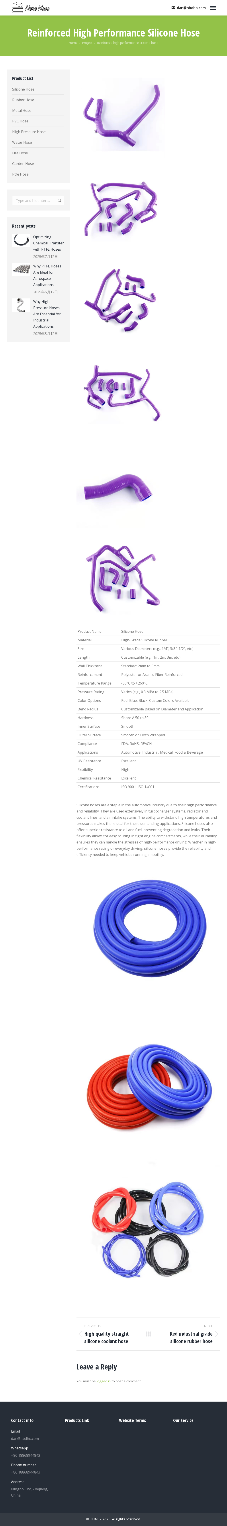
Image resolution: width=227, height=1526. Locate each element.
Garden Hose (23, 163)
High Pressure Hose (29, 131)
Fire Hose (20, 153)
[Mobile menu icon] (213, 8)
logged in (104, 1381)
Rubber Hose (23, 99)
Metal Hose (21, 110)
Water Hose (22, 142)
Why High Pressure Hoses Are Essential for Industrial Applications (47, 314)
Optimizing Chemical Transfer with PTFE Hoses (48, 243)
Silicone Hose (23, 89)
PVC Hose (20, 121)
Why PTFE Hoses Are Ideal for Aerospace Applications (47, 275)
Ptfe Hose (20, 174)
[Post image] (21, 240)
